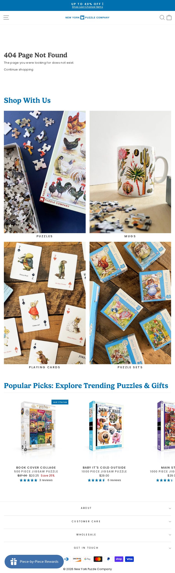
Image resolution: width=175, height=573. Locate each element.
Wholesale (86, 534)
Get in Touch (86, 548)
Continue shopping (18, 69)
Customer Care (86, 521)
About (86, 508)
